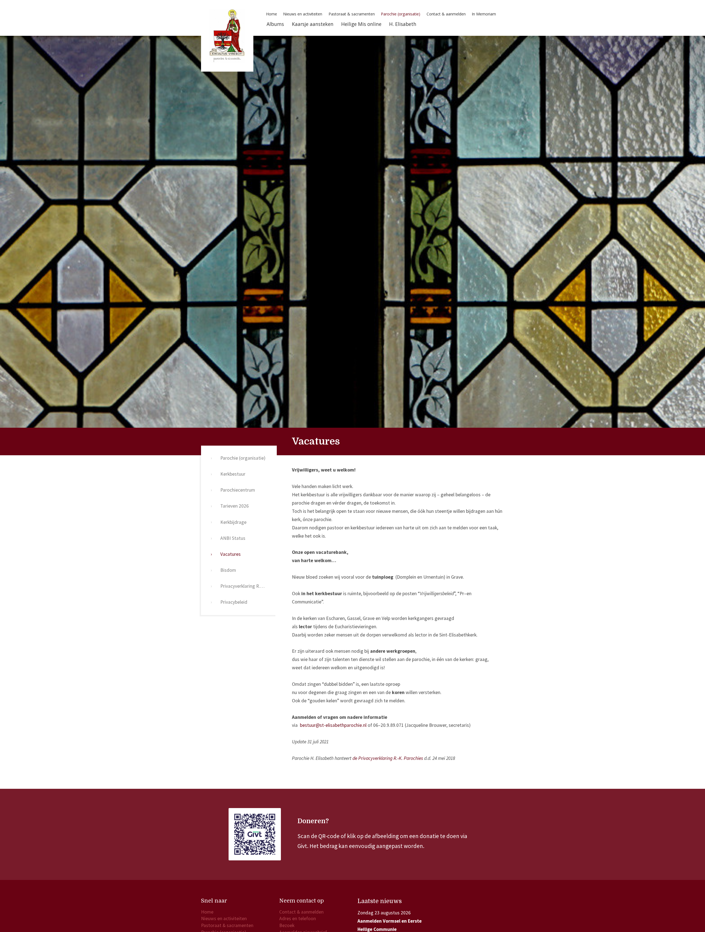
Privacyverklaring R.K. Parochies (248, 586)
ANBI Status (232, 538)
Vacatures (230, 554)
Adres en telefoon (297, 918)
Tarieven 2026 (234, 506)
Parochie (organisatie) (400, 14)
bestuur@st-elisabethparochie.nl (333, 725)
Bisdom (228, 570)
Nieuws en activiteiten (302, 14)
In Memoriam (484, 14)
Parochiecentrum (237, 490)
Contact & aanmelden (446, 14)
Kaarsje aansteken (312, 24)
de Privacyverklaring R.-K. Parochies (387, 758)
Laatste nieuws (379, 901)
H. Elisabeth (402, 24)
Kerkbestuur (232, 474)
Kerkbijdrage (233, 522)
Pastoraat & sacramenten (352, 14)
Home (271, 14)
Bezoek (286, 925)
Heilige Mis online (361, 24)
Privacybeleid (233, 602)
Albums (275, 24)
